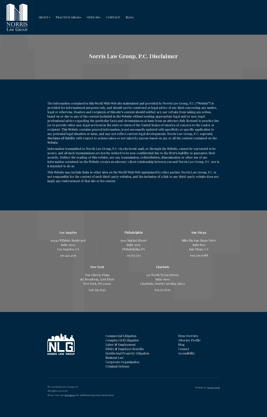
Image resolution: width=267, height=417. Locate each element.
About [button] (43, 17)
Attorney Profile (189, 340)
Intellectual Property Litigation (127, 353)
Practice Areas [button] (68, 17)
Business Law (115, 358)
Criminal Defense (117, 366)
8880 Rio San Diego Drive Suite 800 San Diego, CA (199, 245)
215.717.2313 (133, 255)
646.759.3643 (97, 290)
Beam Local (213, 387)
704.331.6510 (163, 290)
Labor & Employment (121, 344)
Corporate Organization (122, 362)
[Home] (61, 344)
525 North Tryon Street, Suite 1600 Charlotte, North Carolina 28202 (162, 279)
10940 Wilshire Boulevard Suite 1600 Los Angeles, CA (68, 245)
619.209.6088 (199, 255)
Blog (130, 17)
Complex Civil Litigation (122, 340)
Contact (113, 17)
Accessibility (186, 353)
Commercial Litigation (121, 336)
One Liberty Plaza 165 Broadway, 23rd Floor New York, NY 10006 (97, 279)
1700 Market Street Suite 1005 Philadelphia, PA (133, 245)
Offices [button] (93, 17)
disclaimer (69, 395)
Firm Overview (188, 336)
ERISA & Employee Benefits (125, 349)
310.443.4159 (68, 255)
